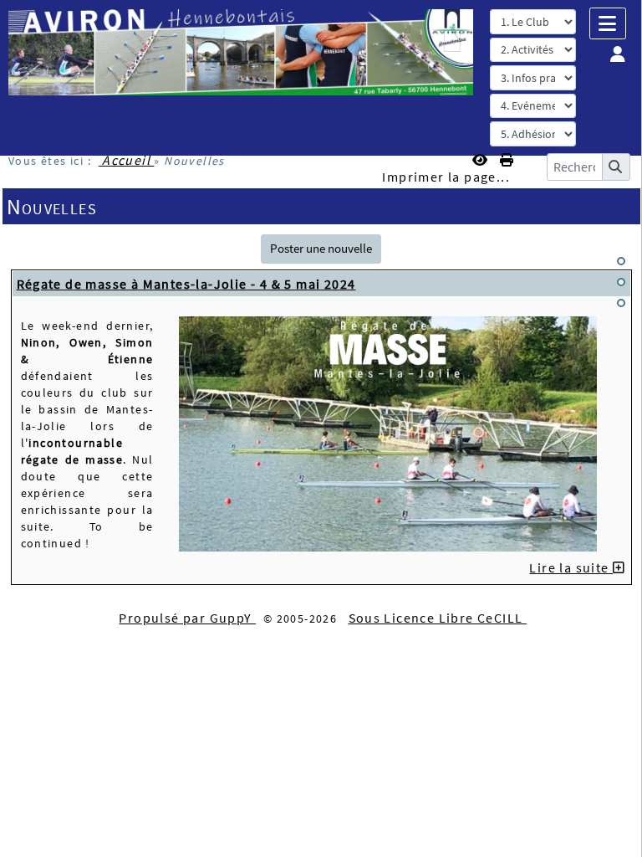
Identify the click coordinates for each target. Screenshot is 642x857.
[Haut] (621, 261)
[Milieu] (621, 282)
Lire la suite (571, 567)
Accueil (127, 159)
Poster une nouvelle (321, 248)
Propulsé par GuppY (187, 617)
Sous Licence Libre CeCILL (438, 617)
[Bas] (621, 303)
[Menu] (607, 23)
